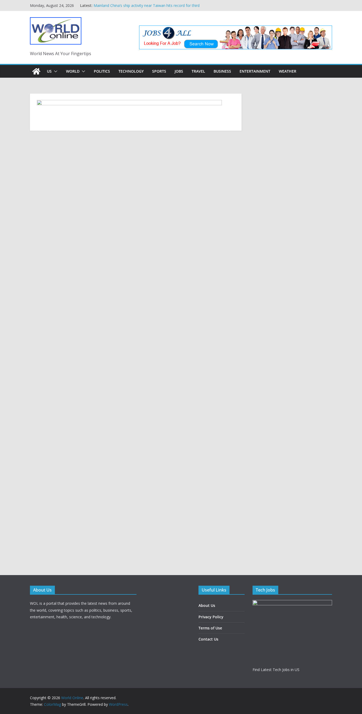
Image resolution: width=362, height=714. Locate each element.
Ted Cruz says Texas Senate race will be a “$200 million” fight (146, 3)
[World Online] (36, 71)
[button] (55, 71)
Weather (287, 71)
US (49, 71)
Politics (102, 71)
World (73, 71)
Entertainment (255, 71)
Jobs (179, 71)
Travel (198, 71)
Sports (159, 71)
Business (222, 71)
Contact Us (208, 639)
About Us (206, 605)
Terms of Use (210, 627)
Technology (131, 71)
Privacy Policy (210, 616)
